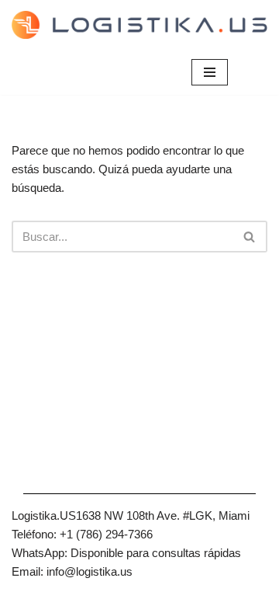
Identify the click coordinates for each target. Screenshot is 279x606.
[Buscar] (249, 236)
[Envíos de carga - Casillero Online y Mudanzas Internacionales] (139, 25)
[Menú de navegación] (209, 72)
